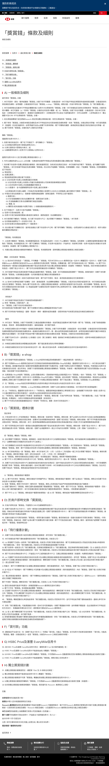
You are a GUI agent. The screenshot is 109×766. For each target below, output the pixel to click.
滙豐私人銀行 (20, 13)
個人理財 (4, 13)
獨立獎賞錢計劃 (10, 85)
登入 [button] (102, 13)
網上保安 (26, 757)
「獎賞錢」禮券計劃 (12, 67)
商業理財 (12, 13)
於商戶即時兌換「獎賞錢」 (14, 71)
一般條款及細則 (10, 60)
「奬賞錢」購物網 (11, 64)
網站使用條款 (17, 757)
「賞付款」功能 (10, 78)
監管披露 (33, 757)
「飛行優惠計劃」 (11, 75)
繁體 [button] (95, 13)
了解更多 (51, 8)
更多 (38, 757)
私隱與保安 (8, 757)
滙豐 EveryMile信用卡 (12, 82)
